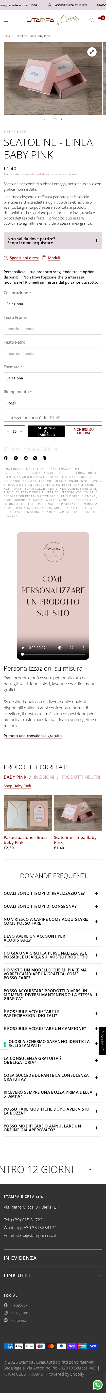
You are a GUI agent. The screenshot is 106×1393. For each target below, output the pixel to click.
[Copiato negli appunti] (46, 458)
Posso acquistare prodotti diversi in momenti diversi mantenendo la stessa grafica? (48, 994)
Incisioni (44, 777)
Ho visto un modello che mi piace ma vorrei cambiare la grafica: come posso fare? (45, 974)
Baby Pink (15, 777)
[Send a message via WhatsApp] (98, 1385)
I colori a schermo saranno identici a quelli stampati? (47, 1043)
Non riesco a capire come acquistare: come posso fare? (46, 921)
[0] (99, 20)
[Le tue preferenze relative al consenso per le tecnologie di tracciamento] (4, 1044)
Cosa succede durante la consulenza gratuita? (46, 1077)
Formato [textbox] (13, 367)
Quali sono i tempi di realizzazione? (44, 893)
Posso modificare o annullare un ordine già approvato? (42, 1128)
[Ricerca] (92, 20)
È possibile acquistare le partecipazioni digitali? (31, 1013)
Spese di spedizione (35, 174)
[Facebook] (7, 458)
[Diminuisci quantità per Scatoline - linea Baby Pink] (7, 431)
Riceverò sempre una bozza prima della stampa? (48, 1094)
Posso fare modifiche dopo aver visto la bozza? (47, 1111)
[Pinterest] (27, 458)
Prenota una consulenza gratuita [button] (33, 736)
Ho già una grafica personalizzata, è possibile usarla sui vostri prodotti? (46, 955)
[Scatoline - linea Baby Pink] (78, 813)
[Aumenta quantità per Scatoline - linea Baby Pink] (21, 431)
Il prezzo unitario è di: (34, 417)
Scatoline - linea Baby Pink (75, 840)
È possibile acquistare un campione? (45, 1028)
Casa (7, 36)
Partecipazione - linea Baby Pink (25, 840)
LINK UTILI (17, 1275)
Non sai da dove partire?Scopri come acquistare (31, 240)
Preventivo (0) (102, 1041)
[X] (17, 458)
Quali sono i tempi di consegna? (40, 906)
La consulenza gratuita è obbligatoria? (33, 1060)
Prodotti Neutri (81, 777)
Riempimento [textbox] (18, 391)
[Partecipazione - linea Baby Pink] (28, 813)
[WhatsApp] (36, 458)
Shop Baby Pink (17, 786)
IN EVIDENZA (20, 1258)
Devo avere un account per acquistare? (34, 938)
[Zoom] (92, 52)
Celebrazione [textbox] (17, 292)
